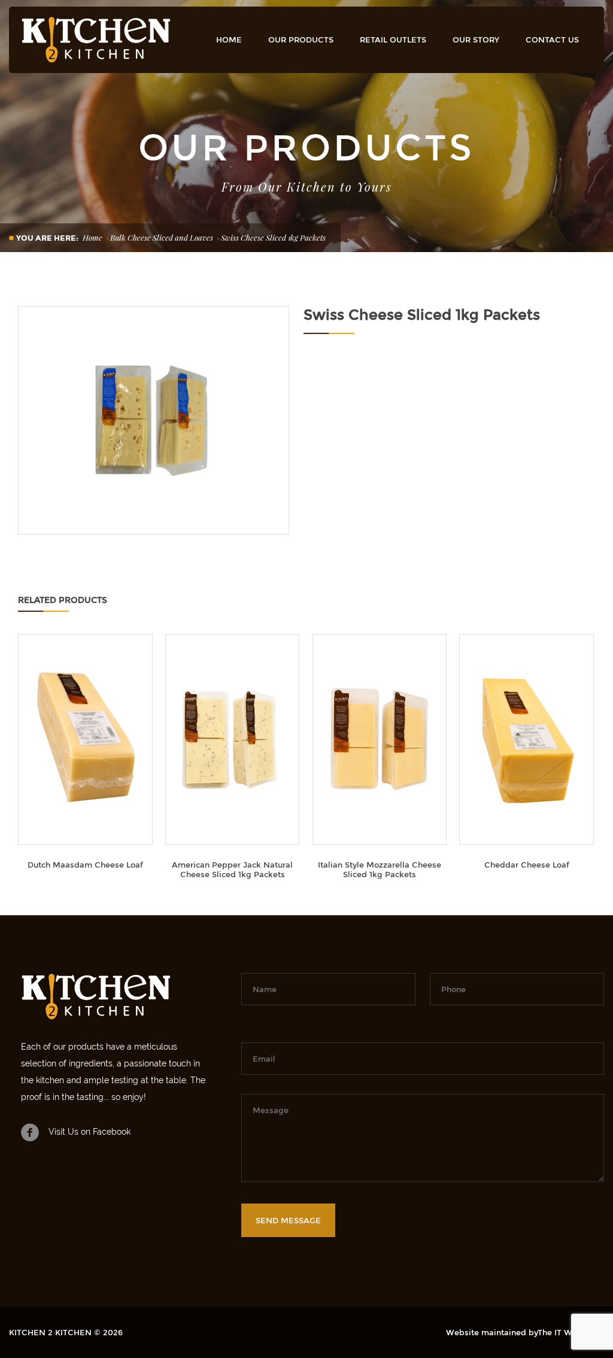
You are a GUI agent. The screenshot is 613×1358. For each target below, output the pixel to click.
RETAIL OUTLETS (393, 39)
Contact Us (552, 39)
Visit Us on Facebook (89, 1131)
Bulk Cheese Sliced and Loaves (161, 237)
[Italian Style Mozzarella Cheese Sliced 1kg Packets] (380, 739)
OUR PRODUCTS (300, 39)
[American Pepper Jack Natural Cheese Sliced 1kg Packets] (232, 739)
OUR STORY (476, 39)
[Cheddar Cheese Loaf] (526, 739)
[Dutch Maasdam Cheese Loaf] (85, 739)
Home (229, 39)
